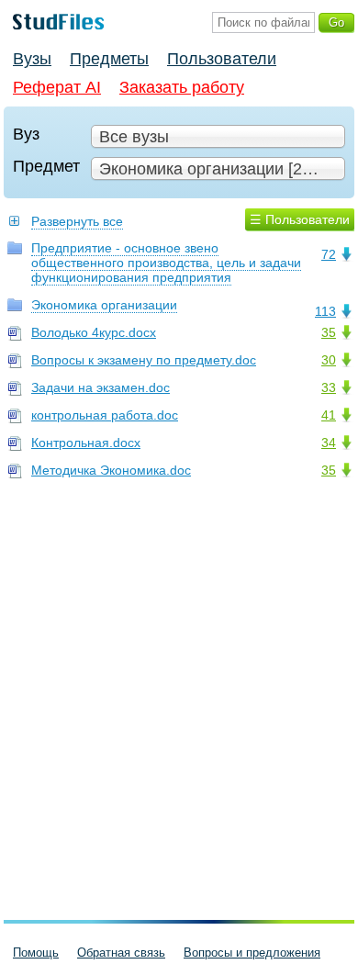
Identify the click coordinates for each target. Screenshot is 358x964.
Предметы (109, 59)
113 (325, 311)
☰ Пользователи (300, 219)
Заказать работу (181, 87)
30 (328, 360)
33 (328, 387)
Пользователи (221, 59)
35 (328, 332)
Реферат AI (57, 87)
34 (328, 442)
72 (328, 254)
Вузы (32, 59)
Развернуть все (77, 221)
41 (328, 415)
